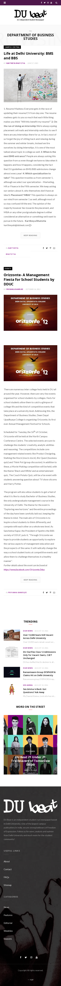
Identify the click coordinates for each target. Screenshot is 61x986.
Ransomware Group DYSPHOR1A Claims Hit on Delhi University (39, 674)
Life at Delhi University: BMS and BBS (28, 55)
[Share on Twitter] (47, 248)
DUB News (28, 631)
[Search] (56, 2)
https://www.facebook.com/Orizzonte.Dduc (24, 569)
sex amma (28, 685)
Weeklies (8, 930)
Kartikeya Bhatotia (15, 63)
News (6, 907)
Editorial (8, 923)
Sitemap (8, 885)
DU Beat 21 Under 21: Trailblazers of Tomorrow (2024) (30, 760)
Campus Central (12, 47)
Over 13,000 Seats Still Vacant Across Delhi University (38, 636)
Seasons (8, 938)
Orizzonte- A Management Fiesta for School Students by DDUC (29, 279)
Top (31, 980)
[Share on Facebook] (43, 248)
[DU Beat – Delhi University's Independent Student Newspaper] (30, 15)
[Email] (54, 248)
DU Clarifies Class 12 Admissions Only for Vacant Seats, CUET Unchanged (39, 655)
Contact (8, 869)
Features (30, 751)
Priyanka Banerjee (14, 289)
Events (8, 268)
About (7, 861)
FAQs (6, 877)
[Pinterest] (50, 248)
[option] (30, 745)
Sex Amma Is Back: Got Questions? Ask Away (34, 691)
